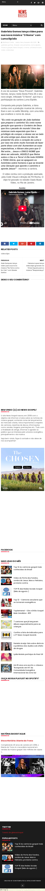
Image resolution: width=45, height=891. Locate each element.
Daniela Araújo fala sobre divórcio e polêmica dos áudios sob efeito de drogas (29, 646)
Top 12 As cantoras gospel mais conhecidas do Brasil (28, 568)
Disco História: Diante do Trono (17, 740)
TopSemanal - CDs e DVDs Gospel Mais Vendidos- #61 (29, 611)
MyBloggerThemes (34, 881)
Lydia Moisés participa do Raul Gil (28, 654)
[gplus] (39, 2)
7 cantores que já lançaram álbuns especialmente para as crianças (27, 624)
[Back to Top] (22, 885)
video (3, 50)
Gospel (16, 45)
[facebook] (31, 2)
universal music (36, 47)
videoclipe (10, 50)
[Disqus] (22, 314)
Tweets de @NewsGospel (12, 832)
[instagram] (42, 2)
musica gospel (6, 47)
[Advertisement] (22, 522)
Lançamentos (25, 45)
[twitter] (34, 2)
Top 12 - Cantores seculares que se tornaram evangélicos (28, 601)
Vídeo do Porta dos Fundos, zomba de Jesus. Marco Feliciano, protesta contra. (28, 580)
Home (5, 25)
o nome (26, 47)
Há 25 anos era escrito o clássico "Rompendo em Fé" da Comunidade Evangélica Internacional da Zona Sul (28, 669)
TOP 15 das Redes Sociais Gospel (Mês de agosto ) (28, 590)
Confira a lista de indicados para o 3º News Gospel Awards (28, 633)
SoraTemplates (19, 881)
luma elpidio (35, 45)
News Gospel (18, 47)
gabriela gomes (7, 45)
